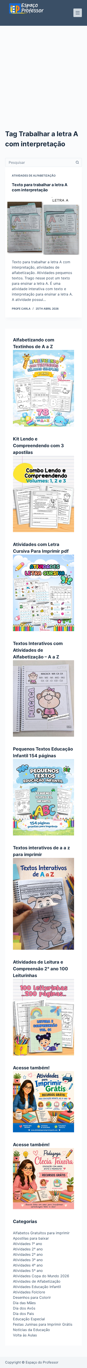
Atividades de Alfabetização (34, 175)
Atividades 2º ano (28, 1249)
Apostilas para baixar (31, 1238)
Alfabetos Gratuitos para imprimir (41, 1233)
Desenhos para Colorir (32, 1297)
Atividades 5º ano (28, 1270)
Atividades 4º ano (28, 1265)
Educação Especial (29, 1319)
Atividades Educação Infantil (37, 1286)
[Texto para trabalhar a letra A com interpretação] (43, 226)
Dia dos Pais (23, 1313)
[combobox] (39, 162)
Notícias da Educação (31, 1329)
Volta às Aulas (25, 1335)
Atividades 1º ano (27, 1243)
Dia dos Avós (24, 1308)
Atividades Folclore (29, 1292)
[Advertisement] (43, 71)
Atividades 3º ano (28, 1260)
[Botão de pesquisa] (77, 162)
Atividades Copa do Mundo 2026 (41, 1276)
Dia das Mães (24, 1303)
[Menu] (77, 13)
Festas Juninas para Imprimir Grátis (42, 1324)
